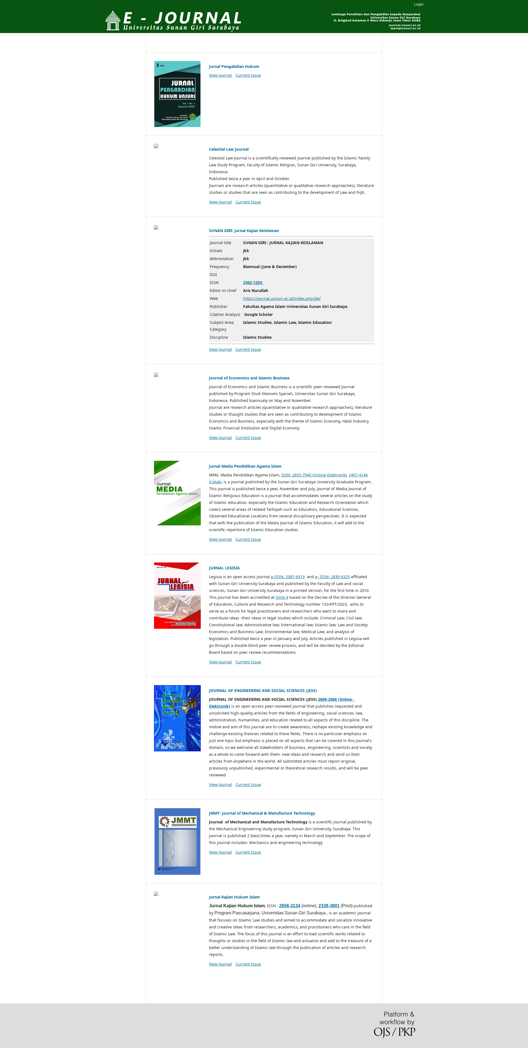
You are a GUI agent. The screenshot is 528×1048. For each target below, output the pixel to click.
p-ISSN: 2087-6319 (288, 576)
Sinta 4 (282, 597)
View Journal (220, 75)
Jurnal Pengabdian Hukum (234, 66)
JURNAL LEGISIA (224, 567)
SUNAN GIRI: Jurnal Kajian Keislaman (244, 230)
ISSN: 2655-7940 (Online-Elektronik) (313, 475)
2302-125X (253, 282)
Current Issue (248, 75)
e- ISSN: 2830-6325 (332, 576)
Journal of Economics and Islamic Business (249, 377)
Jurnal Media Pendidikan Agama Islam (245, 466)
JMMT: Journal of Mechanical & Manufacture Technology (262, 813)
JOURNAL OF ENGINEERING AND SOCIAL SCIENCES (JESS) (263, 690)
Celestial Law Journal (229, 149)
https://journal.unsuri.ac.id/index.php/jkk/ (282, 298)
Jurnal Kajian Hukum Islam (234, 897)
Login (419, 4)
